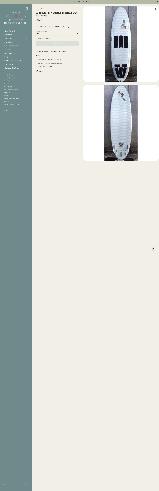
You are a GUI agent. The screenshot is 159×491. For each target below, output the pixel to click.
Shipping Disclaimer (42, 31)
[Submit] (26, 485)
